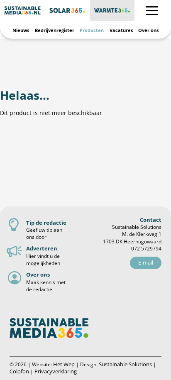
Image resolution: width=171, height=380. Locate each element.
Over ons (148, 30)
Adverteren (41, 248)
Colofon (19, 371)
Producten (92, 30)
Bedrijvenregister (54, 30)
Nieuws (20, 30)
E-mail (145, 262)
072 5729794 (146, 248)
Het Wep (64, 364)
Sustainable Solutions (125, 364)
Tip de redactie (46, 222)
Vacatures (121, 30)
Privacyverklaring (55, 371)
